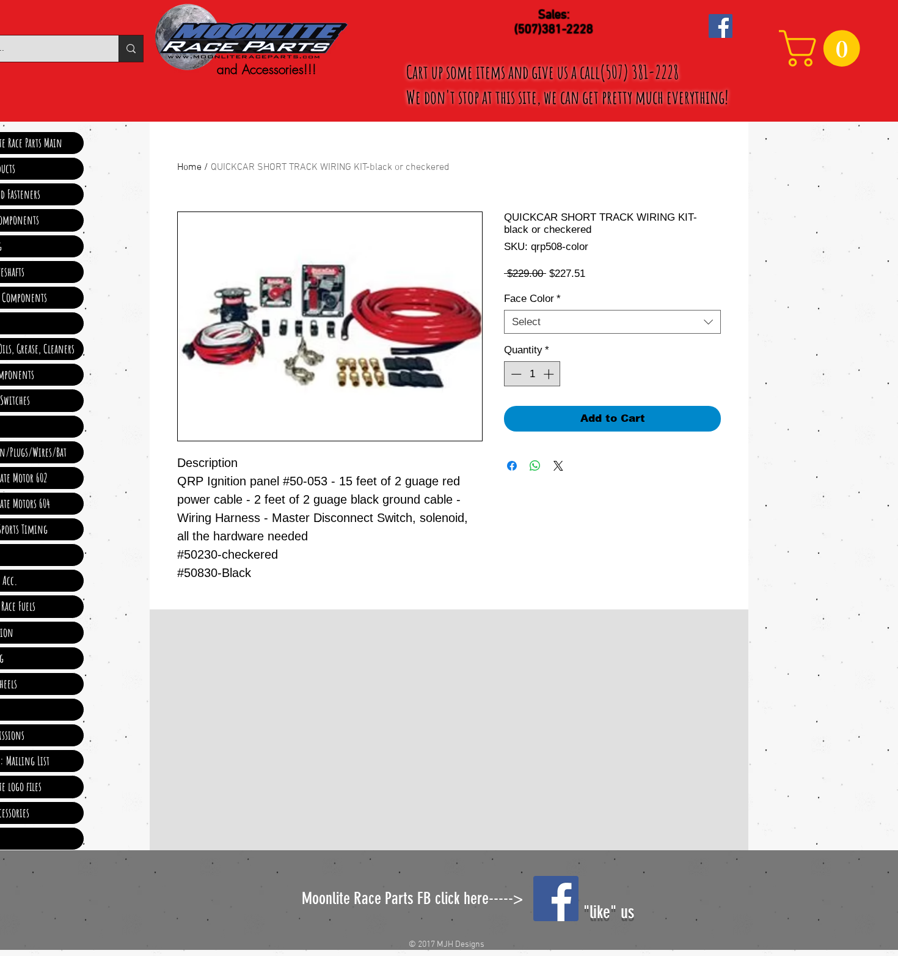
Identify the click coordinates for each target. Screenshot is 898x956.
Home (189, 167)
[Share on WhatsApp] (535, 465)
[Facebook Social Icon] (720, 26)
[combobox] (612, 322)
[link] (824, 48)
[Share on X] (558, 465)
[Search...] (131, 48)
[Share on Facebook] (512, 465)
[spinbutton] (532, 374)
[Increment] (550, 374)
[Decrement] (515, 374)
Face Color (532, 298)
